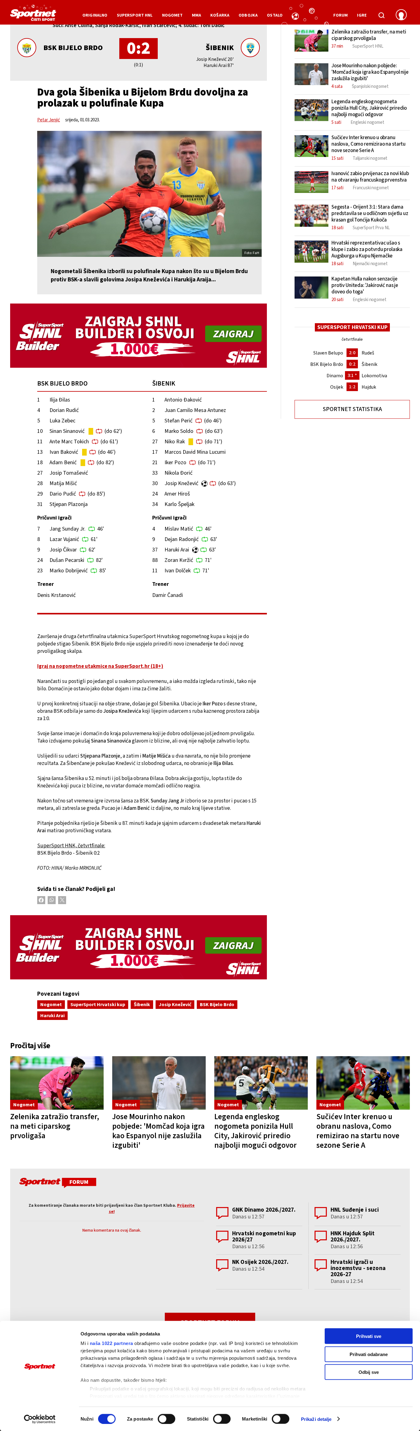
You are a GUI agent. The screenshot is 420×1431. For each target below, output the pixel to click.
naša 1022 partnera (111, 1343)
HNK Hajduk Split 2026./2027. (352, 1236)
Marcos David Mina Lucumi (195, 452)
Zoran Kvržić (178, 560)
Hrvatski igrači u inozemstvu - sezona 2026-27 (358, 1268)
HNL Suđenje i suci (355, 1210)
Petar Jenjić (48, 120)
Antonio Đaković (183, 400)
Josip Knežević (181, 483)
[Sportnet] (33, 15)
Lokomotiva (374, 375)
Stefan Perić (178, 421)
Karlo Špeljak (179, 504)
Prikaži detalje (316, 1418)
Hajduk (369, 387)
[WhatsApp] (52, 900)
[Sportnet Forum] (57, 1184)
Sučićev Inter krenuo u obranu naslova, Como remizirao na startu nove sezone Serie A (357, 1131)
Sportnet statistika (352, 409)
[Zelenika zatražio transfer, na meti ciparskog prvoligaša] (57, 1083)
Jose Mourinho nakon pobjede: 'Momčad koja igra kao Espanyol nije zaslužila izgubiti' (158, 1131)
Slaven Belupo (328, 353)
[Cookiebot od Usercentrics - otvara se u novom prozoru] (40, 1419)
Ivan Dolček (177, 570)
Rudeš (368, 353)
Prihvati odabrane (369, 1354)
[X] (62, 900)
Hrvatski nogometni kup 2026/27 (264, 1236)
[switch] (166, 1419)
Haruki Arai (176, 550)
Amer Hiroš (177, 494)
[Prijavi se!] (401, 15)
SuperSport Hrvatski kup (97, 1004)
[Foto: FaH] (149, 194)
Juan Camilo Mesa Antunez (195, 410)
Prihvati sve (368, 1336)
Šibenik (220, 47)
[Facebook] (41, 900)
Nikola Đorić (178, 473)
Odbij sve (369, 1372)
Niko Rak (174, 441)
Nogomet (51, 1004)
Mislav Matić (178, 529)
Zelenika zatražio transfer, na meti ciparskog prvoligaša (54, 1126)
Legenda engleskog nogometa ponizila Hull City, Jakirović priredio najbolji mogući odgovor (255, 1131)
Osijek (336, 387)
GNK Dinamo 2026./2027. (263, 1210)
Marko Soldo (178, 431)
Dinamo (335, 375)
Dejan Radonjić (181, 539)
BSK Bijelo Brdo (73, 47)
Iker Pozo (175, 462)
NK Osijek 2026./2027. (260, 1262)
